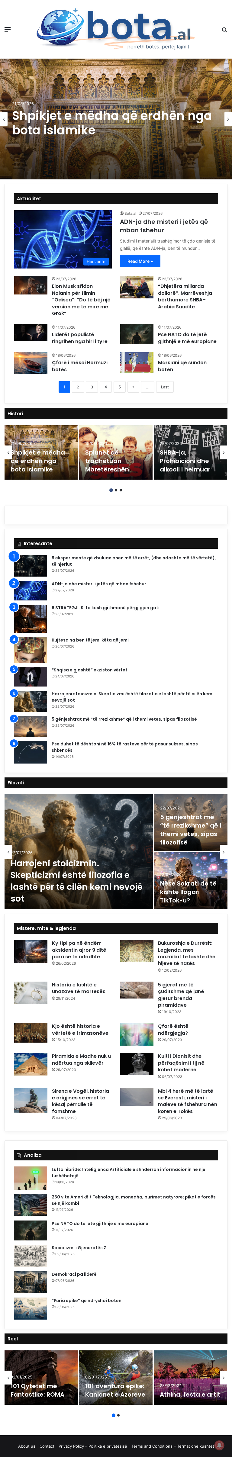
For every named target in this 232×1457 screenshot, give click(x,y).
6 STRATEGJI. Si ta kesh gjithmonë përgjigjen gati (106, 608)
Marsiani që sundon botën (182, 366)
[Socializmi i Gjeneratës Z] (30, 1256)
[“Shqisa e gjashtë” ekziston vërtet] (30, 677)
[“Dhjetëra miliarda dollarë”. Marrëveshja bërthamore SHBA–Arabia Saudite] (136, 287)
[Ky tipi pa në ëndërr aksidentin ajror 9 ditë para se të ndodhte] (30, 951)
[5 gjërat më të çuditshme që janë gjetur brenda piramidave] (136, 990)
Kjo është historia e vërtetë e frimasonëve (80, 1029)
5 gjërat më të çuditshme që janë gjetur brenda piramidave (181, 994)
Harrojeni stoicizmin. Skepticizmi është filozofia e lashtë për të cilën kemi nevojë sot (77, 881)
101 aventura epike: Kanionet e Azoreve (115, 1390)
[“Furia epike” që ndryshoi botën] (30, 1309)
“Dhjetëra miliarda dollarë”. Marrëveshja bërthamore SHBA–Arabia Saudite (185, 296)
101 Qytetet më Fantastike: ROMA (37, 1390)
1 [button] (111, 490)
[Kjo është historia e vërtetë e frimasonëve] (30, 1032)
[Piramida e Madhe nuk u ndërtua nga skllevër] (30, 1064)
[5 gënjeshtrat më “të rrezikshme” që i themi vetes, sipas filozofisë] (30, 726)
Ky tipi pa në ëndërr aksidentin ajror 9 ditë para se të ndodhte (79, 950)
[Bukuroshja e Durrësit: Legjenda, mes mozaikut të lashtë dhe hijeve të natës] (136, 951)
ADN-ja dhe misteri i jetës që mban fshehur (99, 584)
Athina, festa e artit (190, 1394)
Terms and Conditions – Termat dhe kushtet (172, 1446)
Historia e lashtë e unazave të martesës (78, 988)
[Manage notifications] (219, 1445)
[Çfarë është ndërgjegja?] (136, 1034)
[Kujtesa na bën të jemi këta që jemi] (30, 650)
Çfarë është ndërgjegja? (173, 1029)
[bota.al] (116, 29)
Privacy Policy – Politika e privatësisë (93, 1446)
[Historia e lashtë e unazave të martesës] (30, 993)
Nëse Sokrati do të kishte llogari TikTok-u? (188, 892)
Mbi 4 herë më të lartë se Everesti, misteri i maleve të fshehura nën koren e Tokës (187, 1101)
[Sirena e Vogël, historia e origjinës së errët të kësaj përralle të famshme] (30, 1100)
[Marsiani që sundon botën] (136, 362)
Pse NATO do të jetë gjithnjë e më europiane (187, 338)
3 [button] (121, 490)
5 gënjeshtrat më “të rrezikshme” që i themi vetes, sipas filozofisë (124, 719)
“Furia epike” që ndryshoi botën (86, 1301)
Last (165, 386)
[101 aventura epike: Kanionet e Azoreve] (116, 1377)
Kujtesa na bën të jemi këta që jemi (90, 640)
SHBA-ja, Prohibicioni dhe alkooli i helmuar (185, 461)
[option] (116, 119)
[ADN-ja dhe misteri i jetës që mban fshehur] (30, 591)
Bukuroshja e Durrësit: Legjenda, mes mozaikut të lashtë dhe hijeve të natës (186, 953)
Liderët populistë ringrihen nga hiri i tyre (80, 338)
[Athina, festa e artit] (190, 1377)
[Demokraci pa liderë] (30, 1282)
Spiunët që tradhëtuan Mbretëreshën (107, 461)
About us (26, 1446)
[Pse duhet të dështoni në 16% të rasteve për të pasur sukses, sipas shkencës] (30, 752)
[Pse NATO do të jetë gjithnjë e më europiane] (136, 334)
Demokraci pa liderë (74, 1274)
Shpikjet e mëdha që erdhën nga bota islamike (112, 123)
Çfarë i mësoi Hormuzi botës (80, 366)
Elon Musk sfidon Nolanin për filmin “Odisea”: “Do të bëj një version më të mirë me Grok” (81, 300)
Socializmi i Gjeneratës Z (79, 1248)
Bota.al (130, 213)
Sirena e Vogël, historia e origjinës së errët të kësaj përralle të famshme (80, 1101)
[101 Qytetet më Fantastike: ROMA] (41, 1377)
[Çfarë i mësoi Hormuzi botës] (30, 363)
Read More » (140, 261)
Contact (47, 1446)
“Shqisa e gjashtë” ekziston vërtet (89, 670)
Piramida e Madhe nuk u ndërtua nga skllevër (81, 1059)
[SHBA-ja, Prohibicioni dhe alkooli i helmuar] (190, 452)
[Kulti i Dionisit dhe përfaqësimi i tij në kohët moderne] (136, 1064)
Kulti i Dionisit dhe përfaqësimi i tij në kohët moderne (181, 1063)
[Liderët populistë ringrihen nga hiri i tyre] (30, 332)
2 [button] (116, 490)
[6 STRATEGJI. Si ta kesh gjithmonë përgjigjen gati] (30, 619)
